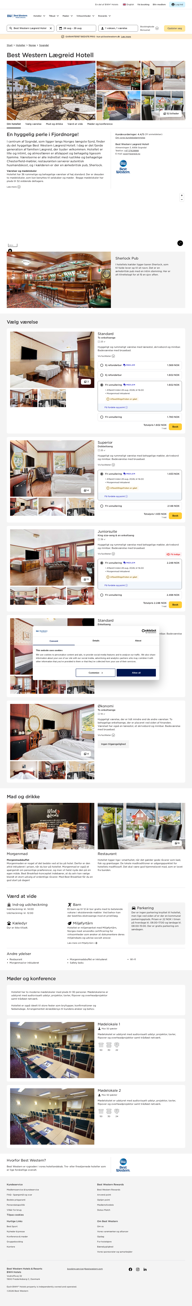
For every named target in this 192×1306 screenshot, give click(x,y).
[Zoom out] (182, 199)
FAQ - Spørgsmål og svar (19, 1195)
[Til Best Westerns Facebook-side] (130, 1269)
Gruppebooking (15, 1242)
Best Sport (12, 1226)
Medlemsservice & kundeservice (23, 1190)
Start (10, 45)
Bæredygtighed (105, 1247)
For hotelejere (104, 1242)
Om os (100, 1226)
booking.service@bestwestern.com (85, 1269)
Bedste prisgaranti (16, 1200)
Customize (94, 672)
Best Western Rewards (110, 1184)
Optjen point (103, 1200)
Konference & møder (17, 1236)
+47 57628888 (131, 151)
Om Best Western (107, 1221)
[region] (96, 220)
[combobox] (30, 28)
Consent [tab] (54, 641)
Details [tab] (96, 640)
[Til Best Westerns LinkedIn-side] (144, 1269)
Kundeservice (15, 1184)
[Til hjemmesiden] (17, 16)
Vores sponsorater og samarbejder (114, 1252)
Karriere (11, 1247)
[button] (113, 407)
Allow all (136, 672)
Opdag (100, 1236)
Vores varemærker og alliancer (112, 1231)
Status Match (103, 1210)
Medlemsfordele (105, 1205)
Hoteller (20, 45)
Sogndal (44, 45)
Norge (32, 45)
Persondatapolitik (16, 1205)
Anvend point (104, 1195)
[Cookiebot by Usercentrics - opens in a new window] (144, 631)
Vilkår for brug (14, 1210)
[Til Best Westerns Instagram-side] (137, 1269)
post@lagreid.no (131, 154)
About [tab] (138, 640)
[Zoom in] (182, 195)
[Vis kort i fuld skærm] (180, 243)
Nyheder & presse (16, 1231)
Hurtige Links (14, 1221)
